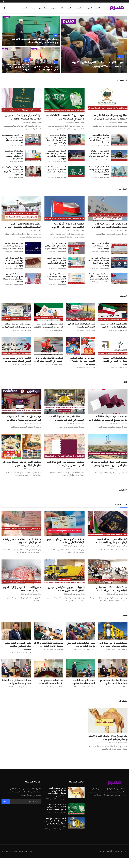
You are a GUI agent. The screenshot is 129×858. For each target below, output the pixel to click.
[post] (94, 44)
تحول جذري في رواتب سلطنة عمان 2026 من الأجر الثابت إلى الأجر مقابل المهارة (55, 245)
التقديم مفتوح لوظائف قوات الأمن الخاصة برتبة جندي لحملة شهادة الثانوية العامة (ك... (55, 170)
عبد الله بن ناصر (122, 649)
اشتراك (6, 801)
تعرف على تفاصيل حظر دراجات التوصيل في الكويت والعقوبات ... (48, 359)
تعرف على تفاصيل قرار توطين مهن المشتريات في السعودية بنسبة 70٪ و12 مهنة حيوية (12, 170)
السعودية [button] (88, 8)
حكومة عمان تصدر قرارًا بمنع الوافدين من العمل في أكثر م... (68, 225)
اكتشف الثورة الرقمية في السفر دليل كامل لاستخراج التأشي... (113, 325)
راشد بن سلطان (122, 330)
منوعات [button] (25, 8)
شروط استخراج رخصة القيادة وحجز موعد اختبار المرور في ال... (16, 325)
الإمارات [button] (78, 8)
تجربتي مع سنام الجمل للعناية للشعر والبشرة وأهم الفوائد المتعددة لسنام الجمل (57, 792)
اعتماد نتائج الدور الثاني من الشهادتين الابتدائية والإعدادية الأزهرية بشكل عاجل (35, 41)
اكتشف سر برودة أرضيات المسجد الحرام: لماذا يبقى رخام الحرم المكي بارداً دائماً (99, 153)
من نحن (5, 851)
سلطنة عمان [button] (43, 8)
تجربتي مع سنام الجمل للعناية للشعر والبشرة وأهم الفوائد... (107, 737)
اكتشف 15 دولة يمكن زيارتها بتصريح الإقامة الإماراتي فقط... (65, 541)
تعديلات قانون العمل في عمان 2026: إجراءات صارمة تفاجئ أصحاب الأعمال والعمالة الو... (98, 262)
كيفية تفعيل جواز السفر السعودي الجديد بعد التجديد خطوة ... (23, 117)
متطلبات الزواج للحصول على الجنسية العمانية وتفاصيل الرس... (23, 225)
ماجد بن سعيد (123, 230)
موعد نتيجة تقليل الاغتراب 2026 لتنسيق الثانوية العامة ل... (48, 644)
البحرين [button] (54, 8)
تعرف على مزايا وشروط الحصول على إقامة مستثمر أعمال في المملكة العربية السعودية (99, 139)
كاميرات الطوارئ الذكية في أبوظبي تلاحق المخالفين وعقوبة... (66, 589)
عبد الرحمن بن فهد (121, 546)
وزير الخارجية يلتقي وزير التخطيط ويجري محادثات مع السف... (18, 67)
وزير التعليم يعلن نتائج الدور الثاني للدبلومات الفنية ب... (51, 681)
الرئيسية (97, 8)
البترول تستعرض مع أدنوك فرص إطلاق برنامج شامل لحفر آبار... (113, 644)
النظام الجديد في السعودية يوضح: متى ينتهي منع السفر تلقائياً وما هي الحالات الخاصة (98, 170)
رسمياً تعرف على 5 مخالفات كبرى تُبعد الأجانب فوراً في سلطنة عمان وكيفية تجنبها (99, 276)
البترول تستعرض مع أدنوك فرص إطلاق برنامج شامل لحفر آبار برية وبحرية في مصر (55, 822)
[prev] (65, 44)
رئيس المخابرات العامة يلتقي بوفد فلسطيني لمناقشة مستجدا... (18, 646)
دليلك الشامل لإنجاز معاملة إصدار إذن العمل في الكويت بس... (115, 361)
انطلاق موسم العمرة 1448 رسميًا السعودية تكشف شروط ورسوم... (109, 117)
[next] (123, 44)
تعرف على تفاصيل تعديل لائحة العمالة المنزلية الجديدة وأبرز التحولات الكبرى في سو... (14, 155)
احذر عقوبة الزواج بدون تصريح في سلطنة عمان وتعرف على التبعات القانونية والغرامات (13, 278)
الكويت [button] (69, 8)
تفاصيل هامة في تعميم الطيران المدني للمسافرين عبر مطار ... (17, 359)
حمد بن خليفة (123, 423)
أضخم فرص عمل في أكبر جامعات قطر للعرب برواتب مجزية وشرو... (109, 463)
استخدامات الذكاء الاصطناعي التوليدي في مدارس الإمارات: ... (110, 589)
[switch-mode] (3, 1)
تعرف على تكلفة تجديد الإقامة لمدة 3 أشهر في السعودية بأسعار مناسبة (56, 806)
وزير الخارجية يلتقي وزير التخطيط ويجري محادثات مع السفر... (16, 681)
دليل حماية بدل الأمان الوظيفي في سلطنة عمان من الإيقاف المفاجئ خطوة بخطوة (55, 278)
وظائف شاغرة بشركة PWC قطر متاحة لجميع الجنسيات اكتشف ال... (107, 418)
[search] (4, 8)
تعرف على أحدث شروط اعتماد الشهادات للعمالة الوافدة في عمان (100, 245)
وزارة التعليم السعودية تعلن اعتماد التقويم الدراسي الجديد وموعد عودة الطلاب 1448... (12, 139)
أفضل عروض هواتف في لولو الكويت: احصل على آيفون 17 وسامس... (82, 361)
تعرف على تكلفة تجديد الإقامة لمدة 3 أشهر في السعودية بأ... (65, 117)
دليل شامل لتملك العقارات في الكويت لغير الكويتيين (81, 325)
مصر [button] (33, 8)
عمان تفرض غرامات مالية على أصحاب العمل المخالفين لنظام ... (109, 225)
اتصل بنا (13, 851)
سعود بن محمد (122, 122)
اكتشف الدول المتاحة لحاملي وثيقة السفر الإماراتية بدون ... (22, 541)
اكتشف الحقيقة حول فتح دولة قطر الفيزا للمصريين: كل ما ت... (65, 463)
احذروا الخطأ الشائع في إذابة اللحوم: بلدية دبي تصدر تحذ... (21, 589)
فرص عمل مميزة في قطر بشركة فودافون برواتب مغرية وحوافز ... (24, 418)
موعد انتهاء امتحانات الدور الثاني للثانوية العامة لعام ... (81, 644)
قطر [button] (61, 8)
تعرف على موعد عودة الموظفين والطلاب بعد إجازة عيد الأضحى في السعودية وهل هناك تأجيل (55, 139)
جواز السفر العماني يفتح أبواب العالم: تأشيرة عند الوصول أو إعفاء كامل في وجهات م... (13, 262)
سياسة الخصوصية (26, 851)
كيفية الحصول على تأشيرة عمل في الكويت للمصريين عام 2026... (48, 325)
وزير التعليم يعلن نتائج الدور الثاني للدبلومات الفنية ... (46, 68)
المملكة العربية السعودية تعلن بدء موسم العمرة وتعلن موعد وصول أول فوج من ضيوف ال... (55, 155)
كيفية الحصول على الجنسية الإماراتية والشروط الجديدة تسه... (109, 541)
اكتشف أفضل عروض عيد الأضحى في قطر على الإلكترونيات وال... (21, 463)
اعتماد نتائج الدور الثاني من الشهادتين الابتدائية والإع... (83, 681)
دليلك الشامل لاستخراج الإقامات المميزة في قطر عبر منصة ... (66, 418)
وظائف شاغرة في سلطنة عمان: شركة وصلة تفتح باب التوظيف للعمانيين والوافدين (12, 245)
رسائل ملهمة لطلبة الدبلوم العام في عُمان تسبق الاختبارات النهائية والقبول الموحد (56, 262)
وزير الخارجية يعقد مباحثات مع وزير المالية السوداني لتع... (113, 681)
